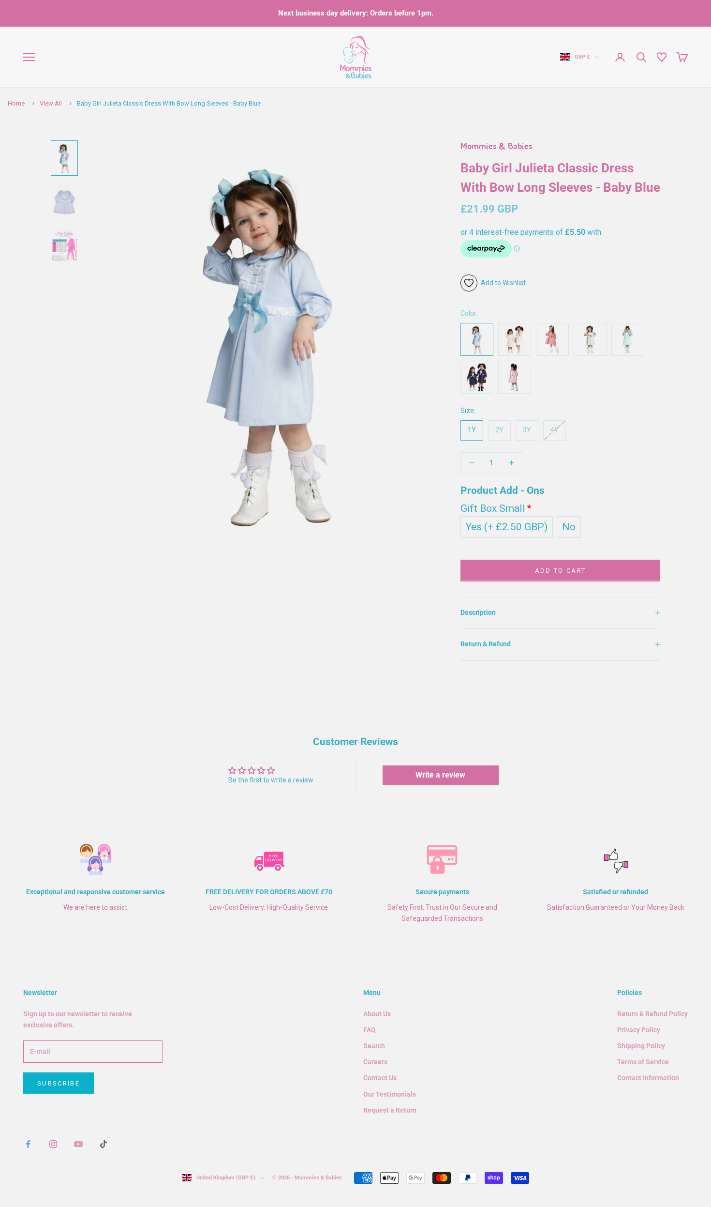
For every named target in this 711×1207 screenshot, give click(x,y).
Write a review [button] (440, 774)
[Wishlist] (662, 57)
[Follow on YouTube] (78, 1144)
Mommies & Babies (496, 147)
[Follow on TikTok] (103, 1144)
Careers (375, 1062)
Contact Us (380, 1078)
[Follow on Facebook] (28, 1144)
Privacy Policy (638, 1030)
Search (374, 1046)
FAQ (369, 1030)
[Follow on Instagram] (53, 1144)
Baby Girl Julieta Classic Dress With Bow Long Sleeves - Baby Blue (169, 103)
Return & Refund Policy (652, 1014)
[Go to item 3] (64, 245)
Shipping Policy (641, 1046)
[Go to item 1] (64, 158)
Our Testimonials (389, 1094)
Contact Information (648, 1078)
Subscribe (58, 1083)
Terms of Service (643, 1062)
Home (16, 103)
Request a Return (389, 1110)
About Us (377, 1014)
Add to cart (560, 570)
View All (51, 103)
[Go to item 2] (64, 201)
